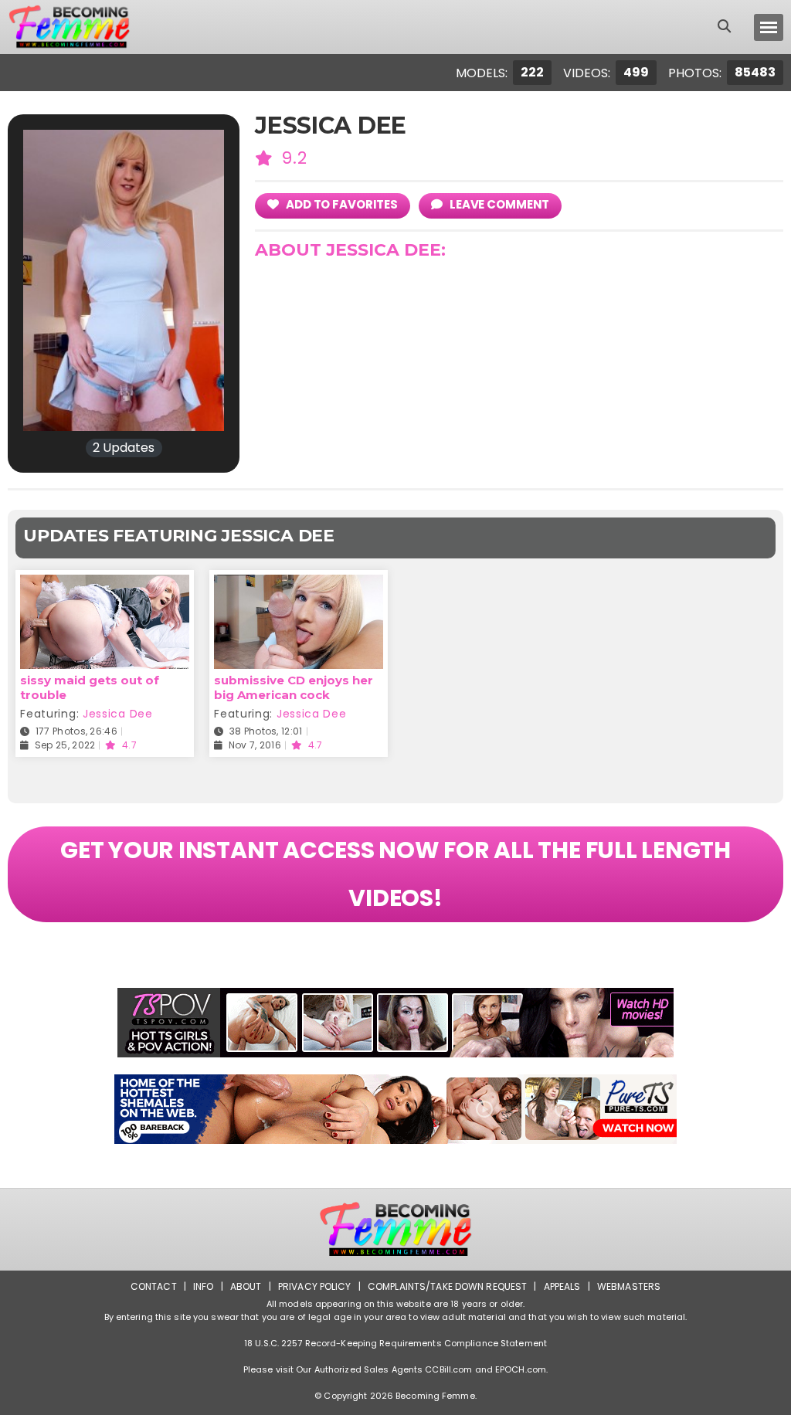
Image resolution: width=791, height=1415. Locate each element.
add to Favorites (340, 204)
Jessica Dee (118, 713)
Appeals (562, 1286)
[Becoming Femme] (69, 27)
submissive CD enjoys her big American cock (293, 687)
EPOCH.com (520, 1369)
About (246, 1286)
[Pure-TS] (395, 1109)
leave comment (498, 204)
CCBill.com (448, 1369)
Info (203, 1286)
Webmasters (628, 1286)
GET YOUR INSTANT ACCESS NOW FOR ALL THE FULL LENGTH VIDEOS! (395, 873)
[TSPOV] (395, 1022)
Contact (154, 1286)
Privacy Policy (314, 1286)
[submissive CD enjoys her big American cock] (298, 584)
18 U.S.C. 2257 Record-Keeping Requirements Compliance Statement (395, 1343)
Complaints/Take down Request (447, 1286)
